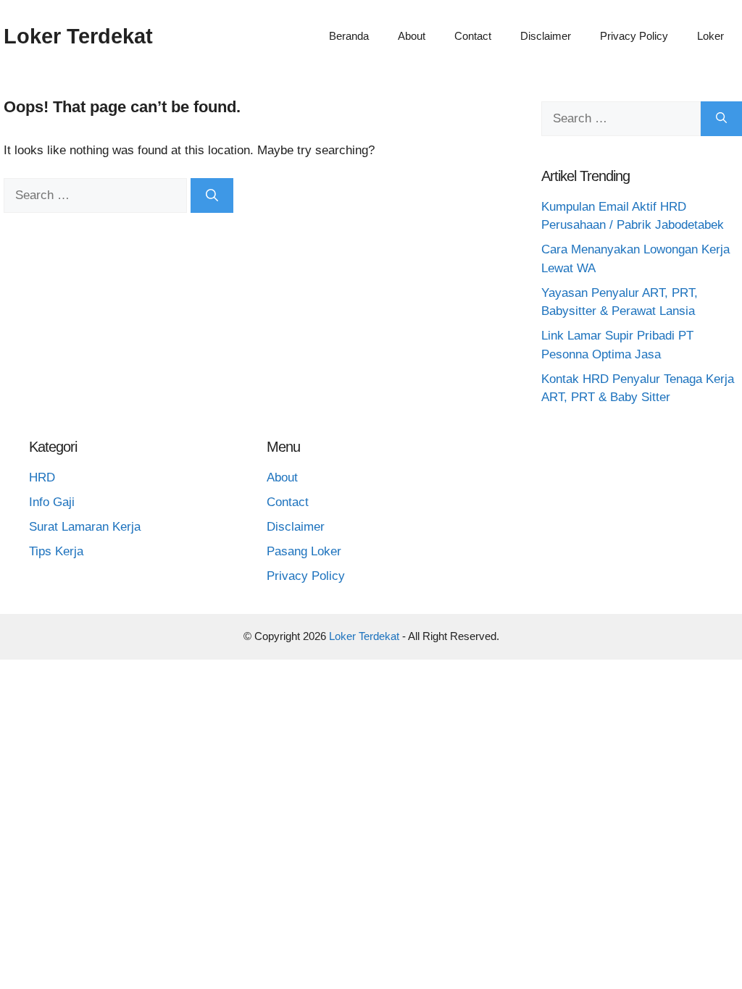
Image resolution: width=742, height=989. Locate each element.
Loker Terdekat (78, 36)
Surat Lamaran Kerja (85, 527)
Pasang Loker (304, 551)
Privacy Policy (634, 36)
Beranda (349, 36)
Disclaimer (545, 36)
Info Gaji (52, 502)
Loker (710, 36)
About (411, 36)
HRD (42, 477)
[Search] (212, 195)
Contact (472, 36)
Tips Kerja (56, 551)
